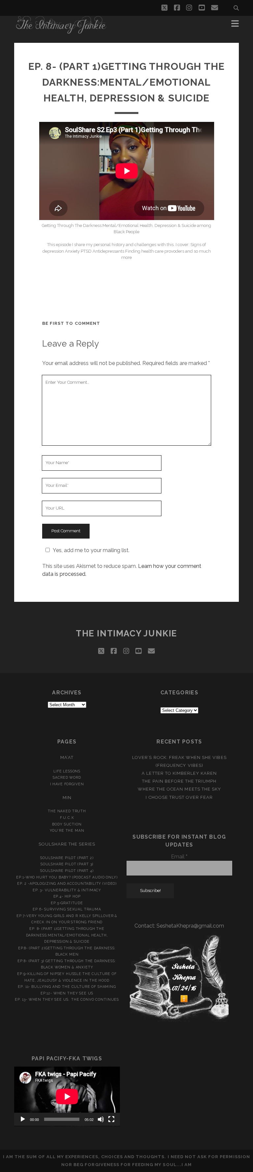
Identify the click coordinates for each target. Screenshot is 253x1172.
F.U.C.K (67, 818)
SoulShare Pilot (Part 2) (66, 858)
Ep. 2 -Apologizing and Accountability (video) (67, 883)
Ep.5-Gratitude (67, 903)
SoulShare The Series (67, 844)
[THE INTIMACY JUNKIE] (61, 31)
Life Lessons (66, 771)
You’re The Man (67, 830)
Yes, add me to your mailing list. (91, 550)
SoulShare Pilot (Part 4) (66, 871)
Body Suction (66, 824)
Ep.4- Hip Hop (67, 896)
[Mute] (101, 1119)
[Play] (22, 1119)
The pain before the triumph (179, 781)
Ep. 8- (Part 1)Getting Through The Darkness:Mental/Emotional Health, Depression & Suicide (67, 935)
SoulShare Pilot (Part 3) (67, 864)
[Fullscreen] (111, 1119)
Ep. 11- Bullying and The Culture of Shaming (67, 987)
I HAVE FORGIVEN (67, 784)
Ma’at (66, 757)
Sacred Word (67, 777)
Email (179, 856)
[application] (67, 1096)
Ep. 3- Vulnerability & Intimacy (67, 890)
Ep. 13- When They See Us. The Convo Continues (67, 999)
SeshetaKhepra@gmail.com (190, 926)
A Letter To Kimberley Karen (179, 773)
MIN (67, 797)
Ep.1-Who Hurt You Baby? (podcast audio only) (66, 877)
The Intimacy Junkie (126, 633)
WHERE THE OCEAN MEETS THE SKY (179, 789)
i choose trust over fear (179, 797)
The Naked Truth (67, 811)
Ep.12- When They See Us (67, 993)
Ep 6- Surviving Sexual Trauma (67, 909)
